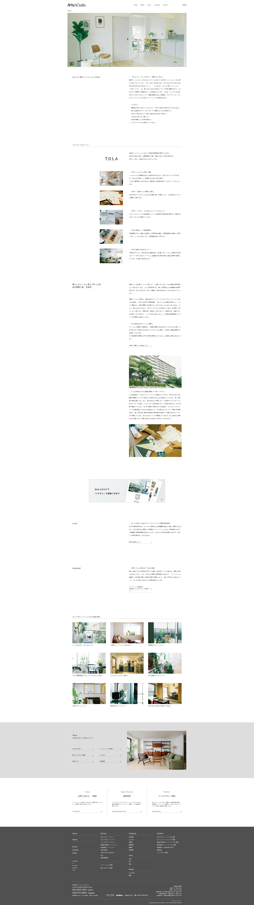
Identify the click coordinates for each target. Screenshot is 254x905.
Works (142, 5)
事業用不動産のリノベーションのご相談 (167, 842)
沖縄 (130, 864)
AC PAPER (132, 873)
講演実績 (131, 845)
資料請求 (159, 850)
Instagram (75, 861)
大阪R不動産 (104, 850)
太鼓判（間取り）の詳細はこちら (138, 345)
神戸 (130, 861)
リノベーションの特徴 (106, 749)
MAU (102, 855)
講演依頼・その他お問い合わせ (165, 847)
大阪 (130, 859)
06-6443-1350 (79, 889)
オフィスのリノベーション (108, 842)
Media (131, 869)
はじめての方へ (76, 749)
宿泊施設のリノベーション (108, 847)
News (74, 853)
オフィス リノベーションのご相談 (166, 839)
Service (149, 5)
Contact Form (76, 811)
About (136, 5)
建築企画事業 (104, 857)
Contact (165, 5)
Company (157, 5)
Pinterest (74, 868)
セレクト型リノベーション (108, 839)
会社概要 (102, 761)
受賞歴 (130, 842)
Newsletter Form (156, 811)
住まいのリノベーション (107, 837)
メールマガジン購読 (162, 852)
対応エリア (75, 761)
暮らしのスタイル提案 (78, 755)
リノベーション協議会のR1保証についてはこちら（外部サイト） (139, 588)
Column (75, 850)
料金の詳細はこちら (135, 542)
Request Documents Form (119, 811)
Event (74, 846)
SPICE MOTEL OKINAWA (107, 852)
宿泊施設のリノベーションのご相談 (166, 845)
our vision (102, 755)
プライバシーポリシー (177, 900)
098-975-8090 (79, 892)
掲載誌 (130, 847)
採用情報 (131, 850)
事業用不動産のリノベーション (109, 845)
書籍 (130, 875)
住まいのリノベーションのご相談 (166, 837)
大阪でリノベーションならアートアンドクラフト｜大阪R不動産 (76, 4)
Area (131, 855)
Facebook (74, 865)
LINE (73, 870)
